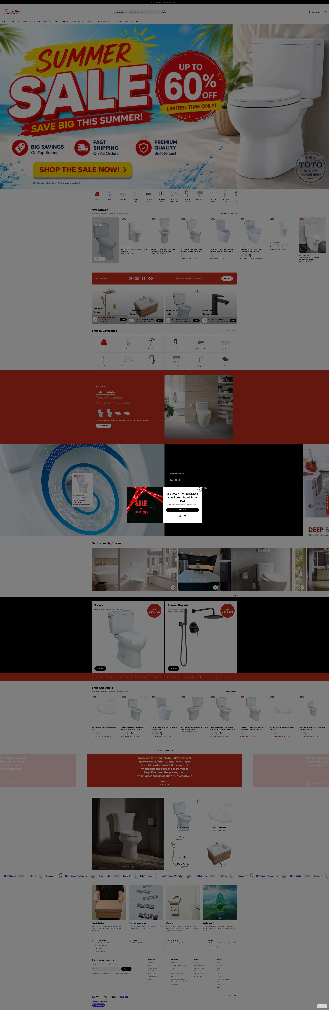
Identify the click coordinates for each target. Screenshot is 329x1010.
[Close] (199, 489)
